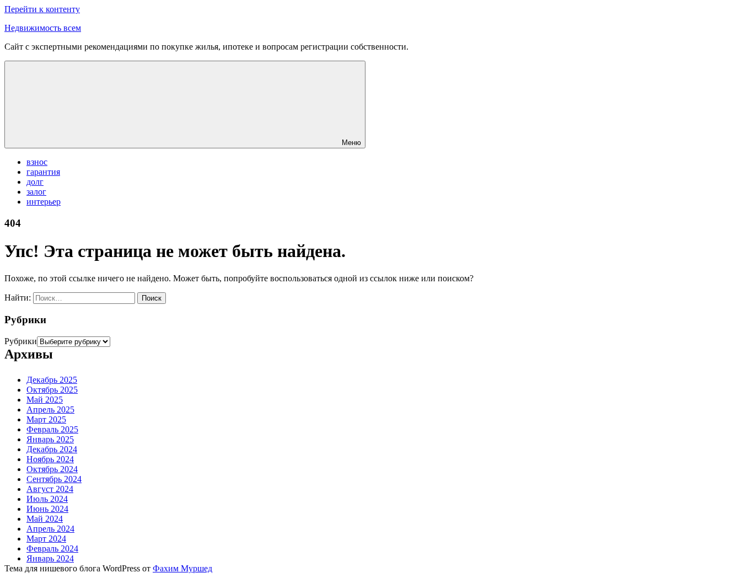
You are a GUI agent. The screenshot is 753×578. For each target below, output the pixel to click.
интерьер (43, 201)
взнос (36, 162)
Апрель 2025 (50, 409)
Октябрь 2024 (52, 469)
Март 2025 (46, 419)
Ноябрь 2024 (50, 459)
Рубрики (20, 341)
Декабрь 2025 (51, 379)
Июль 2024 (47, 499)
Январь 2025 (50, 439)
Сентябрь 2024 (54, 479)
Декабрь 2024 (51, 449)
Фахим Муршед (182, 568)
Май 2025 (44, 399)
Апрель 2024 (50, 528)
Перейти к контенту (42, 9)
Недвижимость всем (42, 28)
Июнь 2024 (47, 508)
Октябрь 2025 (52, 389)
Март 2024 (46, 538)
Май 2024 (44, 518)
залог (36, 191)
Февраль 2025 (52, 429)
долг (35, 181)
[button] (184, 104)
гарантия (43, 171)
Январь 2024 (50, 558)
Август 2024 (49, 489)
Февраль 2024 (52, 548)
